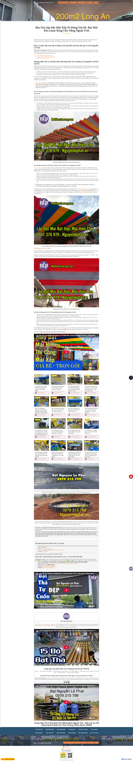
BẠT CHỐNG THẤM (83, 732)
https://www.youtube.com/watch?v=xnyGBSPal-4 (79, 332)
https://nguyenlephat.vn (49, 567)
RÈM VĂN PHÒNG (50, 729)
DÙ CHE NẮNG (94, 729)
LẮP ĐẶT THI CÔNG (83, 729)
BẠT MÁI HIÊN (66, 33)
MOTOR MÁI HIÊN (61, 729)
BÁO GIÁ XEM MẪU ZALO (47, 548)
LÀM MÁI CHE (72, 729)
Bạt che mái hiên (38, 167)
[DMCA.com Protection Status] (63, 755)
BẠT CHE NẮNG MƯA (66, 621)
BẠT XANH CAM (72, 732)
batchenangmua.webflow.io (59, 550)
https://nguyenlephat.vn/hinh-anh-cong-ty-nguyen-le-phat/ (62, 563)
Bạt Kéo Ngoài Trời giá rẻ (43, 58)
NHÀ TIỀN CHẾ (38, 729)
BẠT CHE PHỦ (50, 732)
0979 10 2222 (45, 551)
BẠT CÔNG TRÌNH (61, 732)
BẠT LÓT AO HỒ (94, 732)
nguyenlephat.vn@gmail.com (49, 566)
